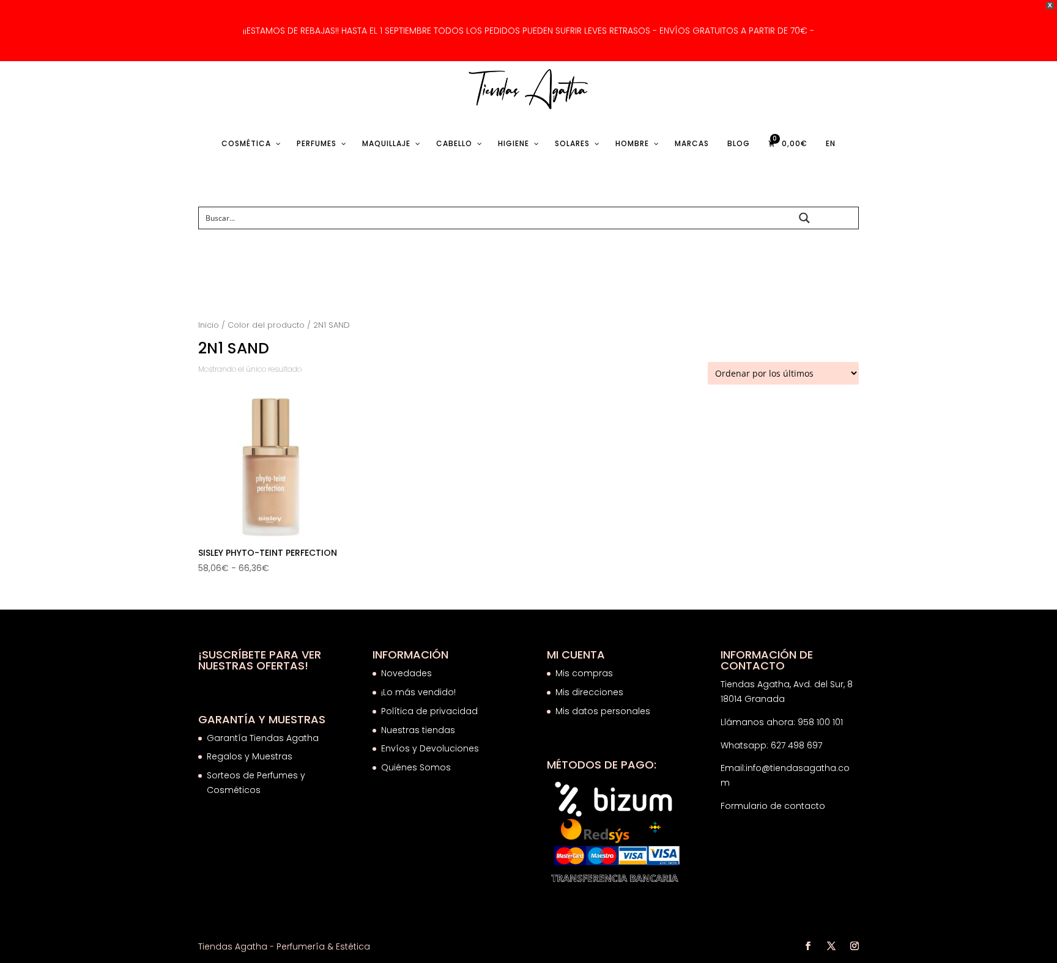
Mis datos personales (602, 711)
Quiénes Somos (416, 767)
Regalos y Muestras (249, 756)
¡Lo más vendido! (418, 692)
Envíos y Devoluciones (431, 748)
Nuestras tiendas (419, 730)
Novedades (406, 673)
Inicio (208, 325)
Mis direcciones (589, 692)
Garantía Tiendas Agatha (263, 738)
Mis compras (584, 673)
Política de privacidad (429, 711)
